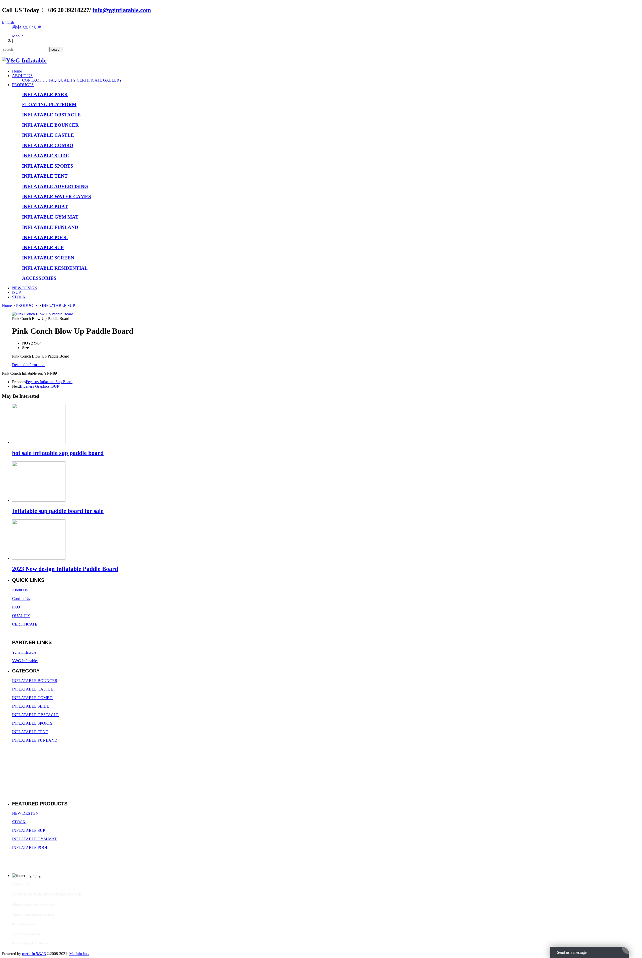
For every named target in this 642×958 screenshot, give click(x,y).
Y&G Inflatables (25, 661)
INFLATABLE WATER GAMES (56, 196)
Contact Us (21, 598)
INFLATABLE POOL (45, 237)
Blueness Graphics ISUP (39, 386)
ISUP (16, 292)
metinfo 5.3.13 (34, 953)
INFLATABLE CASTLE (48, 135)
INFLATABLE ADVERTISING (55, 186)
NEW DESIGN (24, 288)
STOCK (19, 297)
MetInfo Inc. (79, 953)
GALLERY (112, 80)
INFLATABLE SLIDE (45, 155)
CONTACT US (35, 80)
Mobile (17, 36)
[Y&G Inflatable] (24, 60)
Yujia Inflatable (24, 652)
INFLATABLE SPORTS (47, 166)
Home (17, 71)
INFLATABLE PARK (45, 94)
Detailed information (28, 365)
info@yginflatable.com (122, 10)
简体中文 (20, 27)
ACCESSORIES (39, 278)
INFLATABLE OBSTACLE (51, 114)
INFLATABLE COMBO (47, 145)
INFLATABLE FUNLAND (50, 227)
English (8, 22)
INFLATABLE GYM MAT (50, 217)
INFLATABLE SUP (43, 247)
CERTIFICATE (89, 80)
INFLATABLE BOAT (45, 206)
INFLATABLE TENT (45, 176)
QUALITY (67, 80)
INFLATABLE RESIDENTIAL (55, 268)
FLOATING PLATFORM (49, 104)
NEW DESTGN (25, 813)
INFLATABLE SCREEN (48, 257)
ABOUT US (22, 76)
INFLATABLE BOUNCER (50, 125)
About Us (20, 590)
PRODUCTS (23, 85)
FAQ (53, 80)
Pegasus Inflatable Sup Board (49, 382)
